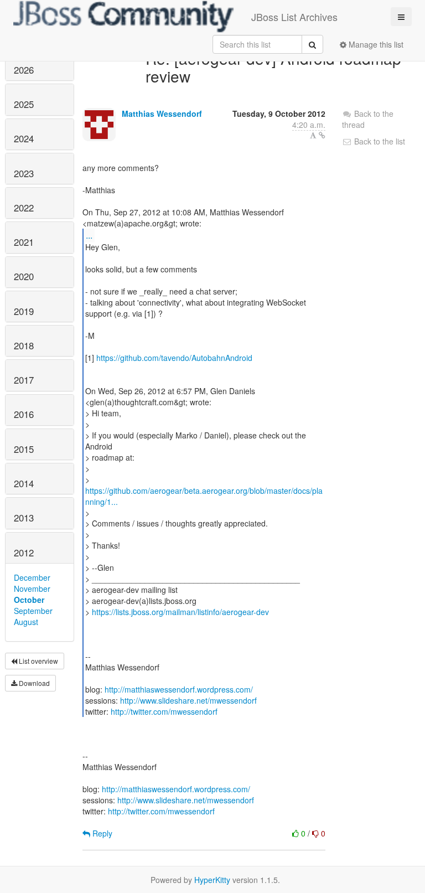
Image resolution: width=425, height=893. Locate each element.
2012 (24, 552)
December (32, 577)
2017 (24, 379)
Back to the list (378, 141)
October (29, 599)
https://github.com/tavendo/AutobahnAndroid (174, 357)
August (26, 621)
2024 (24, 138)
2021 (24, 242)
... (89, 235)
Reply (101, 833)
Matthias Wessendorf (162, 113)
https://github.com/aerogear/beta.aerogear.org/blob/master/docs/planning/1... (204, 496)
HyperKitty (212, 879)
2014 (24, 483)
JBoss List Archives (294, 16)
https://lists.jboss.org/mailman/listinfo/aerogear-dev (180, 611)
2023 (24, 173)
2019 (24, 311)
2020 (24, 276)
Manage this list (374, 44)
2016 (24, 414)
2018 (24, 345)
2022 (24, 207)
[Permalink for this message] (322, 135)
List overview (37, 660)
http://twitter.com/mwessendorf (164, 711)
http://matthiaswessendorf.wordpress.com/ (179, 689)
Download (33, 683)
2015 (24, 449)
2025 (24, 104)
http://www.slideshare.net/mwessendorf (188, 700)
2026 (24, 69)
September (33, 610)
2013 (24, 517)
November (32, 588)
